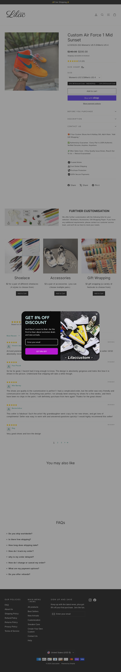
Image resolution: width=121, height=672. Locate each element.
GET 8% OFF (41, 351)
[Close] (96, 314)
